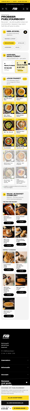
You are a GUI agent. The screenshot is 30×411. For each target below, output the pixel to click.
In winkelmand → (20, 408)
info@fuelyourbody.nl (8, 351)
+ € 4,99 (9, 245)
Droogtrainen (9, 43)
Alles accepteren (15, 397)
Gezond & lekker (10, 38)
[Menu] (2, 8)
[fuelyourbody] (15, 9)
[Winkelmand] (27, 8)
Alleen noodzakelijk (15, 403)
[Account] (23, 8)
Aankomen (8, 47)
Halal (17, 47)
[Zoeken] (6, 8)
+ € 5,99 (21, 244)
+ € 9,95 (9, 269)
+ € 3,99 (21, 221)
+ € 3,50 (9, 222)
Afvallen (21, 43)
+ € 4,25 (21, 270)
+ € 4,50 (9, 294)
